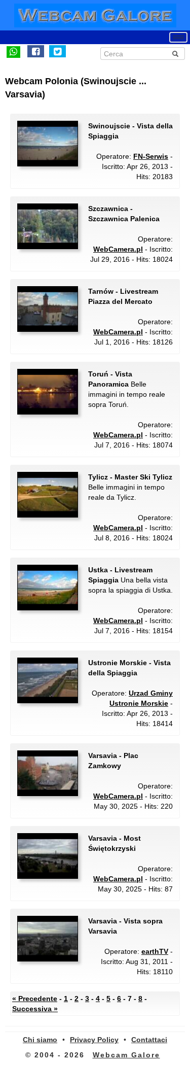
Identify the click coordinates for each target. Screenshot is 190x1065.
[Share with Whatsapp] (13, 51)
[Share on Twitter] (57, 51)
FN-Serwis (150, 156)
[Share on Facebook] (36, 51)
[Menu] (178, 37)
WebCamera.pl (118, 249)
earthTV (154, 951)
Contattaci (149, 1040)
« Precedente (34, 998)
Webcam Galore (126, 1055)
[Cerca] (175, 54)
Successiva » (35, 1009)
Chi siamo (40, 1040)
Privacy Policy (94, 1040)
